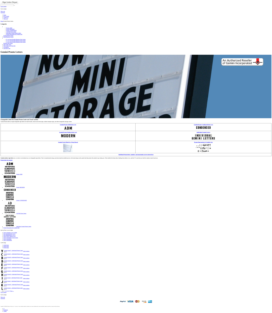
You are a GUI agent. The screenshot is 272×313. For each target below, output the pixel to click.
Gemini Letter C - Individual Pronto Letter (13, 254)
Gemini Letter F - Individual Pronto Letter (13, 267)
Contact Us (5, 17)
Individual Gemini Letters (203, 132)
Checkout (3, 12)
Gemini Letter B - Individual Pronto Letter (13, 257)
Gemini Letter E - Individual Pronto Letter (13, 264)
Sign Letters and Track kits (9, 45)
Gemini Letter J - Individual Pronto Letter (13, 281)
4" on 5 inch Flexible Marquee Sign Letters (16, 42)
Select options (26, 251)
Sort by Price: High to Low (9, 236)
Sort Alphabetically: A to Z (9, 234)
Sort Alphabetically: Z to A (9, 235)
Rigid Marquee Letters (8, 37)
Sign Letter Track (7, 44)
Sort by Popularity (7, 239)
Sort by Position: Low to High (10, 232)
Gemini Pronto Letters (8, 35)
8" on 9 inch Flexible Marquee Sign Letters (16, 39)
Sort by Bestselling (7, 240)
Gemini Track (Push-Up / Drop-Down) (68, 142)
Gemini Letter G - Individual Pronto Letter (13, 271)
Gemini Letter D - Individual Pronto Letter (13, 260)
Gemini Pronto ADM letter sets (68, 124)
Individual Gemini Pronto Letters (13, 33)
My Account (6, 16)
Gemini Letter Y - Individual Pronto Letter (13, 250)
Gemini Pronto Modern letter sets (68, 132)
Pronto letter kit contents (6, 160)
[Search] (14, 5)
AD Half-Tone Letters (11, 31)
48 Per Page (6, 246)
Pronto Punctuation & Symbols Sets (14, 34)
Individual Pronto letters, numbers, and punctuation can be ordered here (136, 154)
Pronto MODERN (10, 29)
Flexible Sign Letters (8, 43)
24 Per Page (6, 245)
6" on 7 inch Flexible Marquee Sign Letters (16, 40)
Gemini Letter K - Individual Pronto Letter (13, 284)
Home (4, 15)
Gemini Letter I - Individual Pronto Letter (13, 277)
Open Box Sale (6, 48)
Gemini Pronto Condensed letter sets (203, 124)
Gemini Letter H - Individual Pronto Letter (13, 274)
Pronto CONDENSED (11, 30)
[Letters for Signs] (9, 3)
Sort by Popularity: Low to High (10, 237)
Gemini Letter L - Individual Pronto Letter (13, 288)
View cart (3, 11)
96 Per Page (6, 247)
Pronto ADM (9, 28)
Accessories (6, 47)
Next (12, 291)
